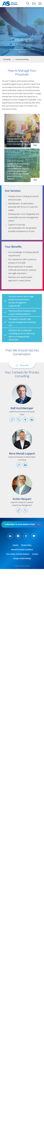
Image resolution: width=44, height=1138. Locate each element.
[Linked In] (10, 535)
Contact (35, 554)
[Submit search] (28, 3)
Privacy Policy (26, 545)
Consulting (6, 59)
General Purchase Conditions (22, 549)
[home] (9, 3)
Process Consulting (22, 59)
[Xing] (26, 535)
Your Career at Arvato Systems (17, 554)
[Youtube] (33, 535)
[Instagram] (18, 535)
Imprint (15, 545)
